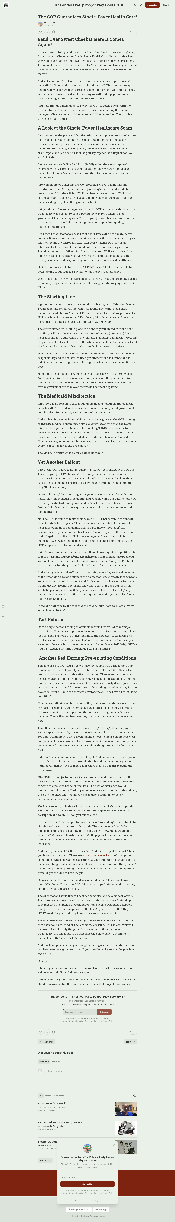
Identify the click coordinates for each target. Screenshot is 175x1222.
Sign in (166, 5)
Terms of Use (100, 1190)
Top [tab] (41, 1095)
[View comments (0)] (47, 31)
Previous (48, 1041)
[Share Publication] (141, 5)
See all (43, 1160)
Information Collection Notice (87, 1193)
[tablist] (49, 1061)
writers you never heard (98, 855)
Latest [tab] (48, 1095)
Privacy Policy (108, 1193)
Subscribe (152, 5)
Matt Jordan (49, 23)
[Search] (135, 5)
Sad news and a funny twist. (51, 1126)
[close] (114, 1145)
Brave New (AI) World (52, 1103)
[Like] (40, 31)
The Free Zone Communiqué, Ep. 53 (55, 1107)
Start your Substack (80, 1209)
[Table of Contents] (3, 611)
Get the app (101, 1209)
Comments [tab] (44, 1061)
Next (128, 1041)
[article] (87, 1109)
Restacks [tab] (56, 1061)
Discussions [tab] (59, 1095)
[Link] (34, 42)
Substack (74, 1216)
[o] (126, 1109)
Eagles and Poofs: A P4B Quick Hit (60, 1122)
